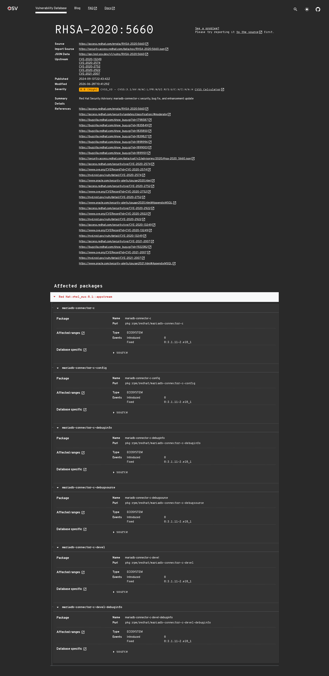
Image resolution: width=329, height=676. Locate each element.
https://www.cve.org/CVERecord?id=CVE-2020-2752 (113, 192)
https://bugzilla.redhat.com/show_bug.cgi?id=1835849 (113, 125)
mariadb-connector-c (77, 308)
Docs (108, 8)
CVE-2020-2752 (89, 67)
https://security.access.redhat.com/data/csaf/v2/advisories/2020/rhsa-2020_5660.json (135, 159)
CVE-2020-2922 (89, 70)
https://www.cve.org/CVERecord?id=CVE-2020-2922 (113, 214)
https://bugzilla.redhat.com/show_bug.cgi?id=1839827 (113, 136)
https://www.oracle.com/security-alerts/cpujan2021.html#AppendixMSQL (125, 264)
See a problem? (207, 28)
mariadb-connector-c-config (83, 368)
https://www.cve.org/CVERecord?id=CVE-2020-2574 (113, 170)
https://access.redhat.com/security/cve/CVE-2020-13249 (115, 225)
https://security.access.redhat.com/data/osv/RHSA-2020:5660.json (122, 49)
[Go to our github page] (318, 9)
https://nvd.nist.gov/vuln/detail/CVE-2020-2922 (110, 219)
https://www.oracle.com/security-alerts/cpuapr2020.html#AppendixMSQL (125, 203)
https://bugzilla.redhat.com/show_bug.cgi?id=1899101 (113, 153)
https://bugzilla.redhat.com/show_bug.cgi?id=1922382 (113, 247)
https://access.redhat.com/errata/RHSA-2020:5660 (112, 44)
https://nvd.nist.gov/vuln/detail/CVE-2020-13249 (111, 236)
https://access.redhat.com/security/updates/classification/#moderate (123, 114)
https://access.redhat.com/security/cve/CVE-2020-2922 (115, 208)
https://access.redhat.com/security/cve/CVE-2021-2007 (114, 241)
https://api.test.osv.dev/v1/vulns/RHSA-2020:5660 (112, 54)
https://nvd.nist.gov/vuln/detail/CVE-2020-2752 (110, 197)
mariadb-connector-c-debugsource (87, 488)
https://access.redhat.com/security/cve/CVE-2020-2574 (115, 164)
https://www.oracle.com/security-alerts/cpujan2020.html (115, 181)
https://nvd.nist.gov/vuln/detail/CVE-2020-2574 (110, 175)
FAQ (90, 8)
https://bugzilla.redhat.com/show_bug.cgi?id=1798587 (113, 120)
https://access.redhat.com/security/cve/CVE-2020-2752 (115, 186)
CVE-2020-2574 (89, 63)
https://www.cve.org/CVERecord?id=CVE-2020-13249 (113, 230)
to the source (247, 32)
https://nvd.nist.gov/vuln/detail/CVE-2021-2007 (110, 258)
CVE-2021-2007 (89, 74)
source (122, 353)
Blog (77, 8)
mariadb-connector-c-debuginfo (86, 428)
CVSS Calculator (207, 89)
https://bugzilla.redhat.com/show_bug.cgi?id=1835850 (113, 131)
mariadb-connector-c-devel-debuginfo (91, 607)
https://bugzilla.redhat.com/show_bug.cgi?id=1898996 (113, 142)
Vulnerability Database (51, 8)
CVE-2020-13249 (90, 59)
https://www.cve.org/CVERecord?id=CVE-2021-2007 (113, 252)
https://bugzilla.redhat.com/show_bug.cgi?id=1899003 (113, 148)
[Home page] (13, 9)
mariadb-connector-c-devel (82, 547)
